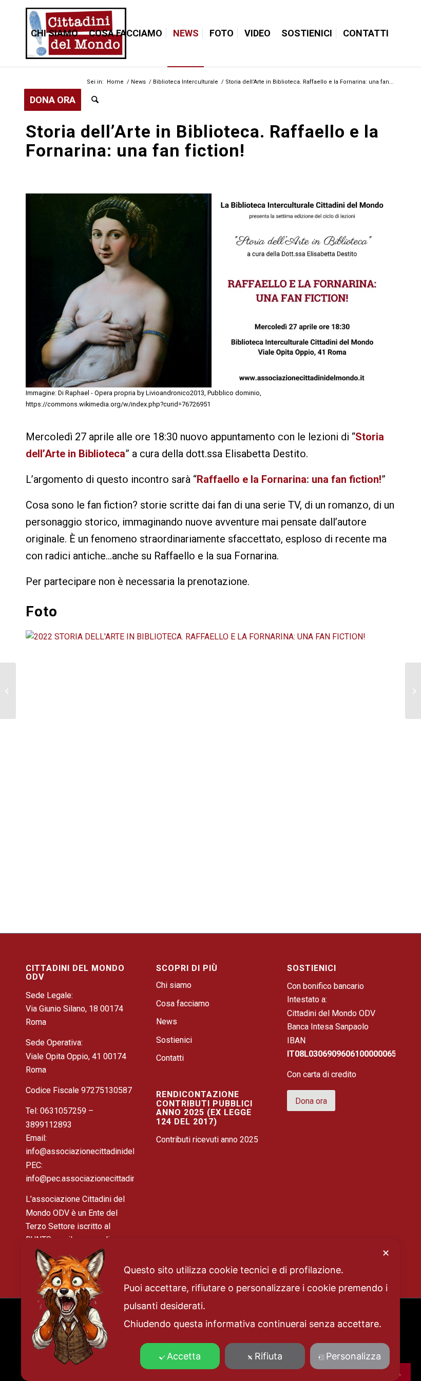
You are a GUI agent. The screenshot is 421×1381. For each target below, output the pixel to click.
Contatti (170, 1058)
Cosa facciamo (182, 1003)
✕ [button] (386, 1253)
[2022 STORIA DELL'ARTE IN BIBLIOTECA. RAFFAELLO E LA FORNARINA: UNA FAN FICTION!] (210, 636)
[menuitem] (54, 33)
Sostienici (174, 1040)
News (166, 1021)
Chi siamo (174, 985)
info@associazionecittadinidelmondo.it (95, 1151)
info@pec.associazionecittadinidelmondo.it (103, 1178)
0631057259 (63, 1111)
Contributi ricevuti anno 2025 (207, 1139)
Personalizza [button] (353, 1356)
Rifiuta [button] (268, 1356)
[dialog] (210, 1309)
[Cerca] (95, 100)
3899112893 (49, 1125)
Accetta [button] (184, 1356)
